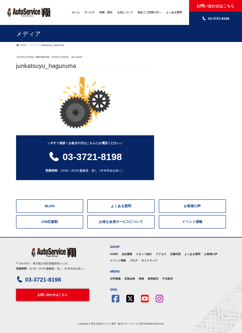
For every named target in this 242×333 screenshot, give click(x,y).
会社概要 (127, 254)
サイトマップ (149, 260)
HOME (114, 254)
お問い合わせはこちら (52, 294)
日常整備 (115, 278)
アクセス (161, 254)
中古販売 (167, 278)
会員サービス (121, 222)
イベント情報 (192, 222)
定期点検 (129, 278)
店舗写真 (175, 254)
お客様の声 (192, 206)
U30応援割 (49, 222)
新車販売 (153, 278)
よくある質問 (121, 206)
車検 (141, 278)
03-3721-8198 (91, 157)
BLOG (50, 206)
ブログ (134, 260)
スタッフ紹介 (144, 254)
